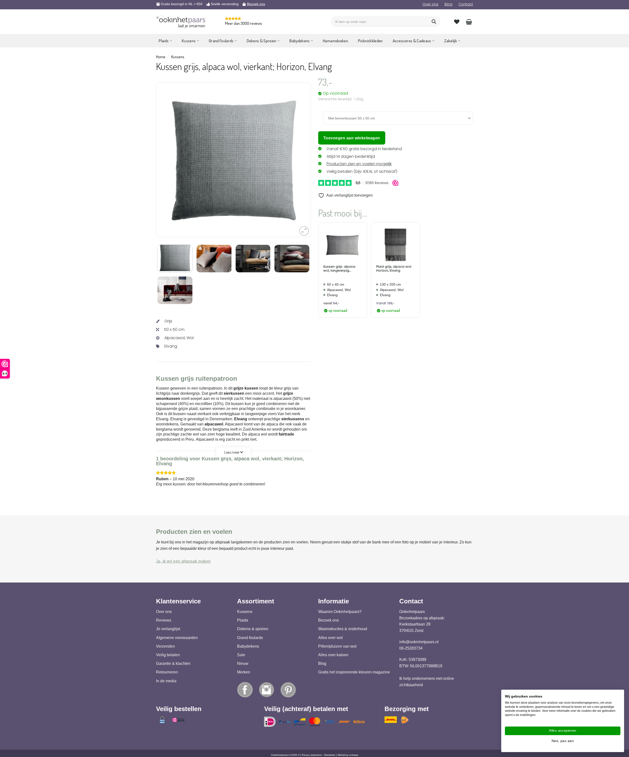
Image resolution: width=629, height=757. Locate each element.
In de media (166, 681)
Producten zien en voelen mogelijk (359, 164)
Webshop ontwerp (348, 755)
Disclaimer (329, 755)
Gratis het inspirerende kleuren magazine (354, 672)
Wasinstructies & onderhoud (342, 629)
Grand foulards (250, 637)
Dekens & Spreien (261, 40)
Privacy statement (312, 755)
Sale (241, 655)
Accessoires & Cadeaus (412, 40)
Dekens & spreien (252, 629)
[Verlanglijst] (456, 21)
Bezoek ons (256, 4)
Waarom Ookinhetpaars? (339, 612)
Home (160, 56)
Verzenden (165, 646)
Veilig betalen (168, 655)
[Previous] (172, 160)
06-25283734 (411, 648)
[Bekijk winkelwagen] (469, 21)
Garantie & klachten (173, 663)
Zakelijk (450, 40)
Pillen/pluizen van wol (337, 646)
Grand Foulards (221, 40)
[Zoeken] (434, 22)
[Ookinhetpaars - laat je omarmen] (180, 19)
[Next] (294, 160)
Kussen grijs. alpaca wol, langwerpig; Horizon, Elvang (339, 268)
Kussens (189, 40)
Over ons (430, 4)
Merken (243, 672)
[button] (304, 231)
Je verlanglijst (168, 629)
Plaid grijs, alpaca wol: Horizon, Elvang (394, 268)
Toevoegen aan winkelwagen (351, 138)
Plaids (164, 40)
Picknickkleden (370, 40)
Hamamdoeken (335, 40)
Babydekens (299, 40)
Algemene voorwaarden (177, 637)
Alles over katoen (333, 655)
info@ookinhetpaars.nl (419, 642)
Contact (465, 4)
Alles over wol (330, 637)
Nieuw (242, 663)
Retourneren (167, 672)
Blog (448, 4)
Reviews (163, 620)
